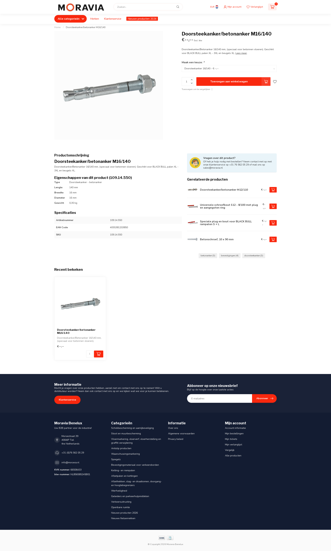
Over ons (173, 428)
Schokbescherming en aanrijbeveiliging (132, 428)
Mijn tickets (231, 439)
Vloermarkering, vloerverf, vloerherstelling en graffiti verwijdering (136, 440)
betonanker (208, 255)
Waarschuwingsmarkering (125, 454)
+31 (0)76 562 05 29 (73, 452)
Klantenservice (112, 19)
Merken (94, 19)
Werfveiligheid (119, 490)
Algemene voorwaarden (181, 433)
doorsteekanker (253, 255)
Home (57, 27)
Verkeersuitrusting (121, 501)
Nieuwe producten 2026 (142, 19)
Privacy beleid (175, 439)
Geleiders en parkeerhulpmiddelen (130, 496)
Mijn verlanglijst (233, 444)
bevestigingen (229, 255)
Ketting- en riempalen (123, 470)
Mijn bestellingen (234, 433)
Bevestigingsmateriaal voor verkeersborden (135, 465)
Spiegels (116, 459)
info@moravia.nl (70, 462)
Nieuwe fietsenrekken (123, 518)
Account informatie (235, 428)
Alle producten (233, 455)
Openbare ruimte (120, 507)
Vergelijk (229, 450)
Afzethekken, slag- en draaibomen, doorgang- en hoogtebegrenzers (136, 483)
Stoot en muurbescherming (126, 433)
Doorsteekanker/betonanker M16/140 (86, 27)
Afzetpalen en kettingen (124, 476)
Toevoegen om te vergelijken (196, 89)
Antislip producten (121, 448)
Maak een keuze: (193, 62)
